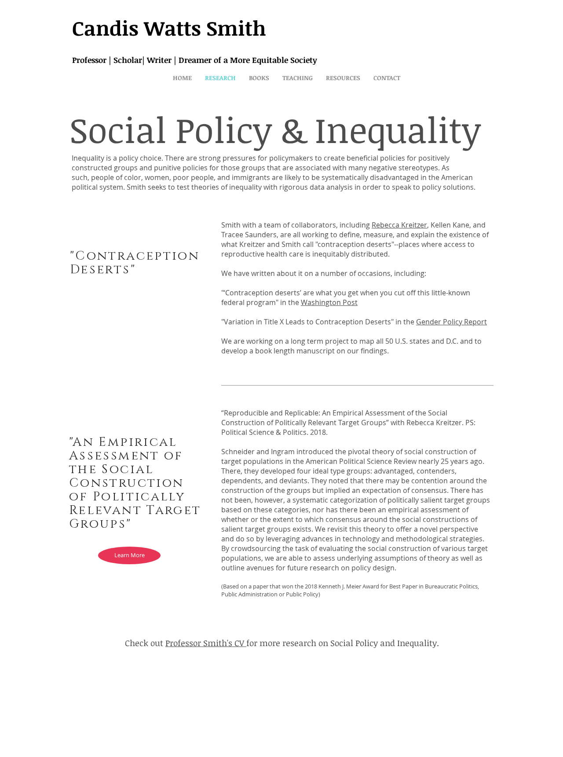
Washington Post (329, 302)
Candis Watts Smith (169, 27)
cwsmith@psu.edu (230, 735)
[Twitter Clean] (336, 734)
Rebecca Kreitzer (399, 225)
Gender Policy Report (451, 322)
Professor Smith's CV (205, 643)
